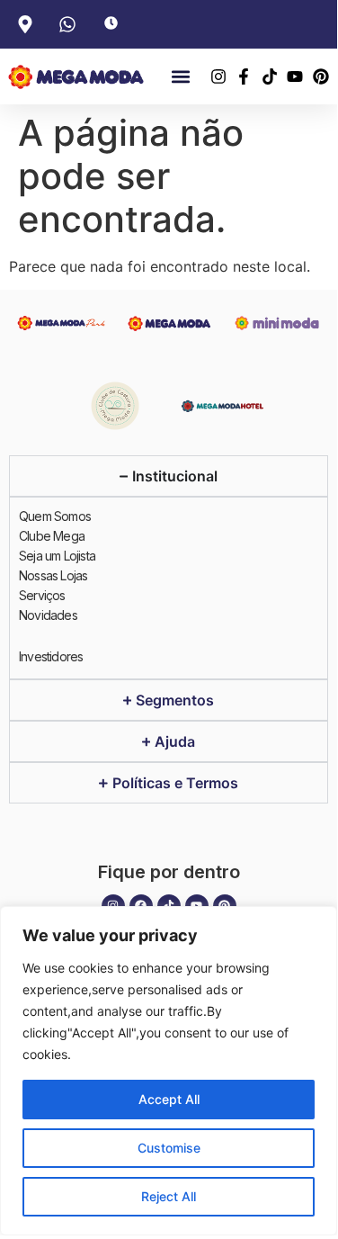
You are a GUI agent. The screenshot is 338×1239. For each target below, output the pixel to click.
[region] (168, 1070)
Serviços (42, 595)
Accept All (169, 1099)
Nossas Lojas (53, 575)
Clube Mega (51, 535)
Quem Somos (55, 516)
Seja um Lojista (57, 555)
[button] (181, 77)
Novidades (48, 615)
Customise (169, 1147)
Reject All (168, 1196)
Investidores (51, 656)
